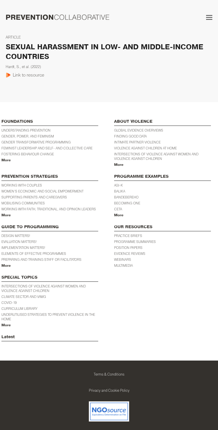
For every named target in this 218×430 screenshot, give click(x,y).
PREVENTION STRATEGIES (29, 176)
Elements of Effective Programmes (33, 253)
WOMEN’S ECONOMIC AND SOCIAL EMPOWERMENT (42, 191)
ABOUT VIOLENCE (133, 121)
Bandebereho (126, 197)
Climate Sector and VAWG (23, 297)
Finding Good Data (130, 136)
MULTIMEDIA (123, 265)
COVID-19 (9, 302)
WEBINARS (122, 259)
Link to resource (28, 75)
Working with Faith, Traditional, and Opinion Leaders (48, 209)
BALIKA (119, 191)
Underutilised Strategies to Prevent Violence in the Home (48, 316)
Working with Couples (21, 185)
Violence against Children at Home (145, 148)
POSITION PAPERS (128, 247)
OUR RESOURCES (133, 227)
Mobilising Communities (23, 203)
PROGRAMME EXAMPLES (141, 176)
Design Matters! (15, 236)
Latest (8, 337)
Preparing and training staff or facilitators (41, 259)
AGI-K (118, 185)
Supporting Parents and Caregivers (34, 197)
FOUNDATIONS (17, 121)
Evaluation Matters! (19, 242)
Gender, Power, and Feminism (27, 136)
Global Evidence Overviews (138, 130)
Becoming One (127, 203)
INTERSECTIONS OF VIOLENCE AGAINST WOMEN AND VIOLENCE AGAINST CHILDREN (43, 288)
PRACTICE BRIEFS (128, 236)
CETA (118, 209)
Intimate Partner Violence (137, 142)
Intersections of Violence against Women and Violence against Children (156, 156)
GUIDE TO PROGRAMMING (30, 227)
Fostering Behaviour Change (27, 154)
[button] (209, 17)
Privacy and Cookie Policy (109, 390)
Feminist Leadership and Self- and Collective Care (47, 148)
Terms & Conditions (109, 374)
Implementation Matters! (23, 247)
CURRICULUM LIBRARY (19, 308)
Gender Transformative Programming (36, 142)
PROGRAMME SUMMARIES (135, 242)
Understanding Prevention (26, 130)
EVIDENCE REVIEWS (129, 253)
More (6, 160)
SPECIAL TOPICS (19, 277)
